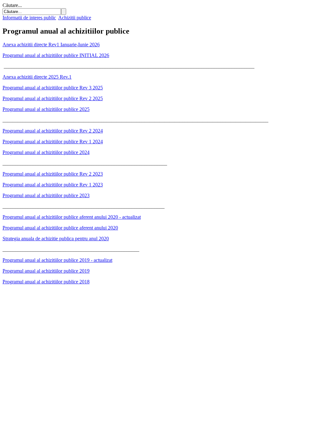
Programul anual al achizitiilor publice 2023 (46, 195)
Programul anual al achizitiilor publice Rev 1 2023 (53, 184)
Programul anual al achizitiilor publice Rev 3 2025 (53, 87)
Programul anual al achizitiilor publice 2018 (46, 281)
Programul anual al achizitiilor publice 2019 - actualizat (57, 260)
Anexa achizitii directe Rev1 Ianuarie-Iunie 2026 (51, 44)
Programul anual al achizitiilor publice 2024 (46, 152)
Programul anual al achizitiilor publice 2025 (46, 109)
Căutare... (12, 5)
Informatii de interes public (29, 17)
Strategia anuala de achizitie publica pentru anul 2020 (56, 238)
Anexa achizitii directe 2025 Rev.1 (37, 77)
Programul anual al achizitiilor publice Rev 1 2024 (53, 141)
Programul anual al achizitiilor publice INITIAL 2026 (56, 55)
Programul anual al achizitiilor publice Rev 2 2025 (53, 98)
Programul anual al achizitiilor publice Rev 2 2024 (53, 130)
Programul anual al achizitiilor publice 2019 (46, 271)
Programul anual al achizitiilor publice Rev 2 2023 (53, 174)
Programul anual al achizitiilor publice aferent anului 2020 (60, 227)
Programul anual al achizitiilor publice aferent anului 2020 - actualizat (72, 217)
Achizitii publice (74, 17)
